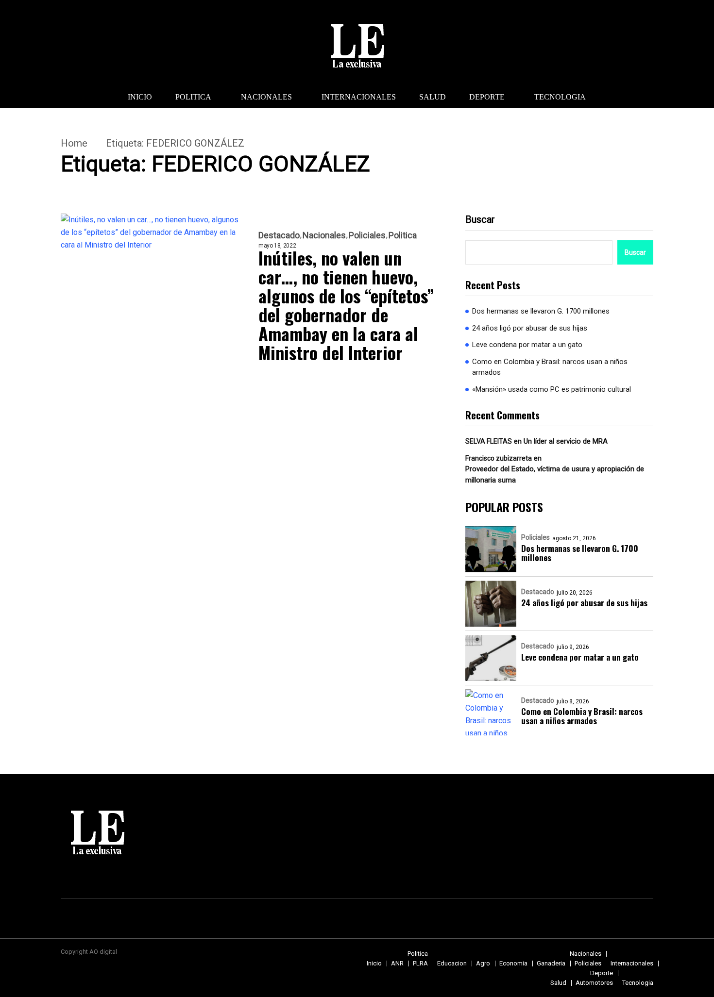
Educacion (452, 963)
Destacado (279, 235)
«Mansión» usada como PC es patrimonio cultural (551, 389)
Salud (432, 97)
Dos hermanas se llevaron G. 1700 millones (541, 311)
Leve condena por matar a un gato (527, 344)
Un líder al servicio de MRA (566, 441)
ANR (397, 963)
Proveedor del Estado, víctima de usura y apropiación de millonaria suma (554, 474)
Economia (513, 963)
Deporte (487, 97)
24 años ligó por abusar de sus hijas (529, 328)
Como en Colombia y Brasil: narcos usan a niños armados (550, 367)
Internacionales (359, 97)
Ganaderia (551, 963)
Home (74, 143)
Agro (483, 963)
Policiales (367, 235)
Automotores (594, 983)
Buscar (480, 219)
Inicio (140, 97)
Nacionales (266, 97)
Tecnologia (560, 97)
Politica (193, 97)
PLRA (420, 963)
